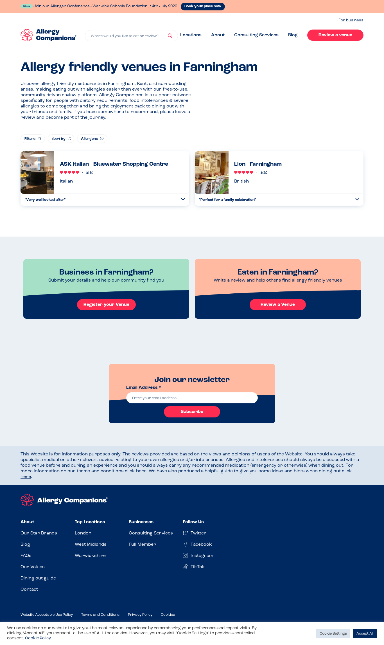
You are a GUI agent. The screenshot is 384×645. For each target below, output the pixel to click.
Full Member (142, 544)
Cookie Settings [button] (333, 633)
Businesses (141, 522)
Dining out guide (38, 578)
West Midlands (91, 544)
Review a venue (335, 35)
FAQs (26, 556)
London (83, 533)
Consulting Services (256, 35)
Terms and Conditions (100, 615)
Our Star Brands (39, 533)
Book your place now (202, 6)
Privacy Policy (140, 615)
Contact (29, 589)
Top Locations (90, 522)
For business (350, 20)
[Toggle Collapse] (183, 199)
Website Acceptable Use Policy (47, 615)
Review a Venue (278, 304)
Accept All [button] (365, 633)
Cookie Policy (38, 638)
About (218, 35)
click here (135, 471)
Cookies (168, 615)
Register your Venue (106, 304)
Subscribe (192, 412)
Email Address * (143, 387)
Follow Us (193, 522)
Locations (191, 35)
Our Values (33, 567)
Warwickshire (90, 556)
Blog (293, 35)
